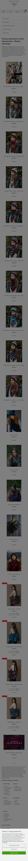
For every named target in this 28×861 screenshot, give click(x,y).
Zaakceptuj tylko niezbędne (14, 845)
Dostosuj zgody (14, 849)
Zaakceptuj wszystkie (14, 852)
